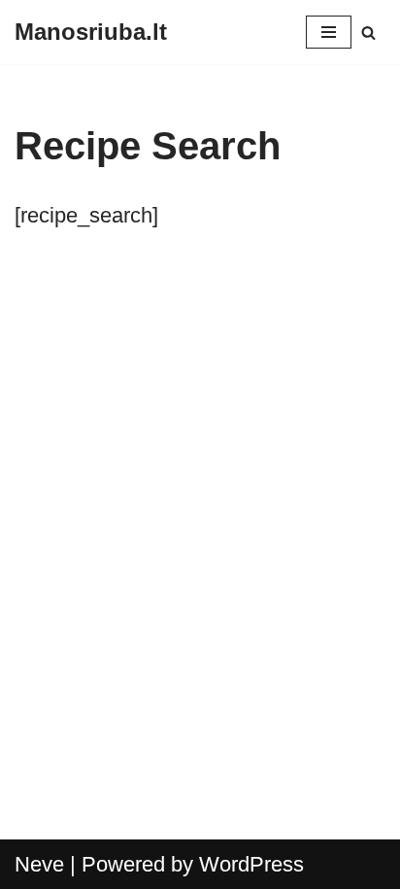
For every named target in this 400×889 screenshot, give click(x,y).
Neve (39, 864)
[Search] (368, 32)
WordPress (251, 864)
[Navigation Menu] (328, 32)
